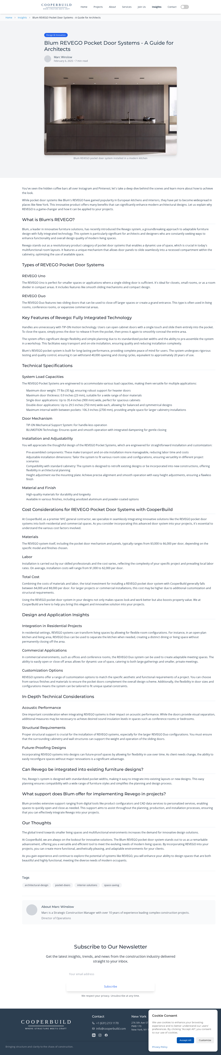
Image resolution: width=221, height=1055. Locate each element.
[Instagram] (100, 1035)
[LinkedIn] (93, 1035)
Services (127, 6)
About (112, 6)
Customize (205, 1040)
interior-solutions (87, 885)
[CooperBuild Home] (46, 1025)
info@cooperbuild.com (111, 1028)
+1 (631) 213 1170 (107, 1023)
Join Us (142, 6)
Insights (156, 6)
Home (84, 6)
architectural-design (36, 885)
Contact (172, 6)
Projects (98, 6)
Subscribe (110, 986)
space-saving (111, 885)
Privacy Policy (159, 1047)
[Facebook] (106, 1035)
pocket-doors (62, 885)
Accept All (185, 1040)
